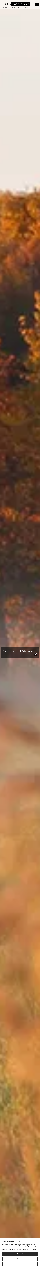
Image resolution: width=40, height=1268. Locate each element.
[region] (20, 1253)
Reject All (20, 1264)
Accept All (20, 1254)
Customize (20, 1259)
